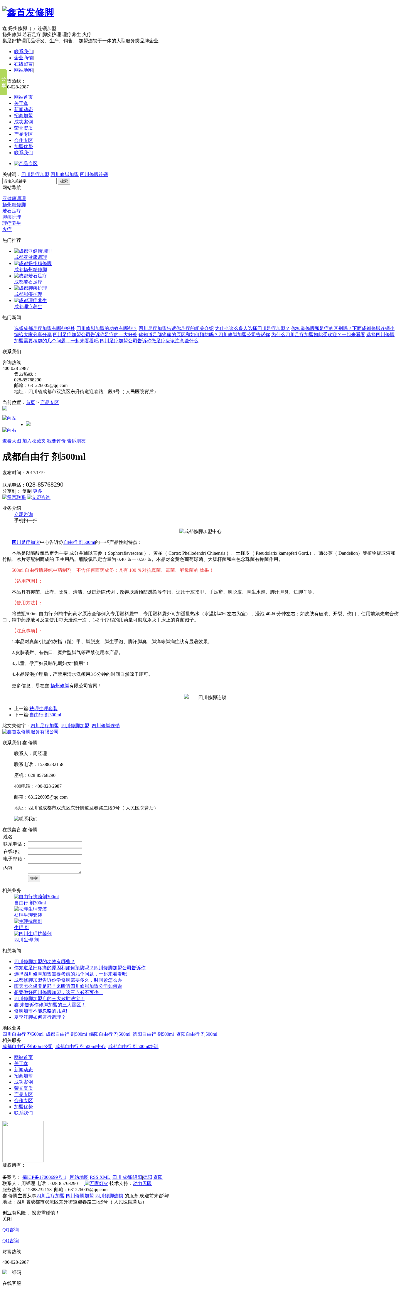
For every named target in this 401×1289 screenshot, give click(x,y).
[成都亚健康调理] (33, 251)
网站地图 (23, 70)
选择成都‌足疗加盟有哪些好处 (44, 328)
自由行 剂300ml (45, 714)
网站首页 (23, 97)
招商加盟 (23, 115)
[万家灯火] (96, 1183)
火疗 (7, 229)
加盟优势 (23, 146)
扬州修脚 (59, 685)
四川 (117, 1177)
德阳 (147, 1177)
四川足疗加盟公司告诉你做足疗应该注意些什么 (149, 340)
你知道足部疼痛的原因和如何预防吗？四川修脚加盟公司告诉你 (204, 334)
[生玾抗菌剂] (28, 921)
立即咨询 (23, 514)
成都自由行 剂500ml (66, 1034)
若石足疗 (11, 210)
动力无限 (142, 1183)
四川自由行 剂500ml (22, 1034)
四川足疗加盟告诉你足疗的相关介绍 (176, 328)
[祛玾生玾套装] (30, 908)
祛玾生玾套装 (43, 708)
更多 (37, 491)
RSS (95, 1177)
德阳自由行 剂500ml (153, 1034)
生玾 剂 (21, 927)
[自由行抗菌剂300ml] (36, 896)
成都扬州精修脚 (30, 269)
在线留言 (23, 63)
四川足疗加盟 (35, 174)
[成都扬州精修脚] (33, 263)
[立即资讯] (14, 497)
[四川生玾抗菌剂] (33, 933)
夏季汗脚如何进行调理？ (40, 1017)
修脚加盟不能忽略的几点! (40, 1010)
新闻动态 (23, 109)
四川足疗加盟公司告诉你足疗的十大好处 (95, 334)
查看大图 (11, 440)
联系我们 (23, 51)
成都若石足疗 (28, 281)
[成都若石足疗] (30, 275)
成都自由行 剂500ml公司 (27, 1046)
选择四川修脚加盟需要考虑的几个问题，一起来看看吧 (70, 973)
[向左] (9, 417)
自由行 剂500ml (79, 542)
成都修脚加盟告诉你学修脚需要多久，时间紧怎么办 (68, 980)
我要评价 (56, 440)
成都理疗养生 (28, 306)
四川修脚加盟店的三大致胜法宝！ (49, 998)
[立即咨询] (38, 497)
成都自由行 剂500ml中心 (80, 1046)
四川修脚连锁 (94, 174)
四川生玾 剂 (26, 939)
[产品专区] (26, 163)
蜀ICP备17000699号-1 (44, 1177)
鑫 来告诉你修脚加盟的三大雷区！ (50, 1004)
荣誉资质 (23, 127)
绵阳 (137, 1177)
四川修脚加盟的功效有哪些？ (106, 328)
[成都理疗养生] (30, 300)
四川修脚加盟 (64, 174)
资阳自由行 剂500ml (196, 1034)
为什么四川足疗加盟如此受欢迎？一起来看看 (318, 334)
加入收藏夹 (34, 440)
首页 (30, 402)
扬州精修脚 (14, 204)
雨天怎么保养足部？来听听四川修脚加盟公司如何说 (68, 986)
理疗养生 (11, 223)
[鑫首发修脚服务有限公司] (30, 731)
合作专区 (23, 140)
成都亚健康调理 (30, 257)
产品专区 (23, 134)
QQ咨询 (10, 1229)
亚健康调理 (14, 198)
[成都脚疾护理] (30, 288)
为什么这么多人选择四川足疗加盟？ (252, 328)
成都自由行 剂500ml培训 (133, 1046)
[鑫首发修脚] (28, 12)
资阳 (158, 1177)
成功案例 (23, 121)
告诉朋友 (76, 440)
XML (105, 1177)
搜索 (64, 181)
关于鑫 (21, 103)
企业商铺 (23, 57)
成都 (127, 1177)
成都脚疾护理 (28, 294)
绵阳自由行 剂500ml (109, 1034)
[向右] (9, 430)
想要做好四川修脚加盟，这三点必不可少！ (58, 992)
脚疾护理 (11, 216)
